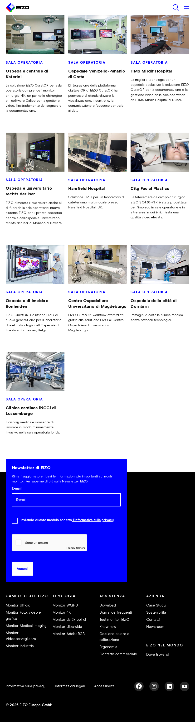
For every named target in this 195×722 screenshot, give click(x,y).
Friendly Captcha (76, 547)
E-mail (16, 488)
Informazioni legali (70, 686)
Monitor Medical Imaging (26, 626)
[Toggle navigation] (186, 7)
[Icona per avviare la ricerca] (176, 7)
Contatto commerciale (118, 654)
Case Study (156, 605)
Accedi (22, 569)
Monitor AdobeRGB (69, 634)
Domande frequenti (115, 612)
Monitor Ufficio (18, 605)
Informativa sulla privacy (25, 686)
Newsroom (155, 627)
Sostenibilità (156, 612)
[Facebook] (139, 686)
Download (107, 605)
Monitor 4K (62, 612)
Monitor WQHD (65, 605)
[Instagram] (154, 686)
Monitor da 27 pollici (69, 619)
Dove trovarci (157, 654)
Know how (107, 627)
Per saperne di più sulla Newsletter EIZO (56, 481)
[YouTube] (184, 686)
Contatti (153, 619)
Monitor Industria (20, 646)
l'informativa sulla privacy (93, 520)
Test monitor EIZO (114, 619)
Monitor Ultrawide (67, 627)
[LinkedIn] (169, 686)
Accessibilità (104, 686)
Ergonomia (108, 647)
